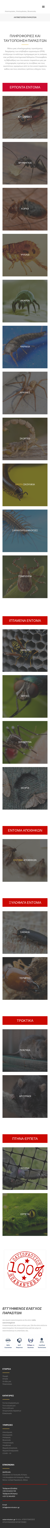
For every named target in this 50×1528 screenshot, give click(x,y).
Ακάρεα (25, 299)
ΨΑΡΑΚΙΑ (25, 344)
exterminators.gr (8, 1519)
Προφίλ (5, 1376)
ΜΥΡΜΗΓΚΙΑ (25, 161)
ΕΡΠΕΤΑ (25, 1212)
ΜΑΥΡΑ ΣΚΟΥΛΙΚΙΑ (25, 482)
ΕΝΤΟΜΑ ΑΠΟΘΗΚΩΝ (25, 858)
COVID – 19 (6, 1453)
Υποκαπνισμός (8, 1443)
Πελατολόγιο (7, 1384)
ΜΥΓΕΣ (25, 694)
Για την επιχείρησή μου (10, 1403)
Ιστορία (5, 1379)
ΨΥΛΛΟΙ (25, 253)
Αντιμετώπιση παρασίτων (11, 1411)
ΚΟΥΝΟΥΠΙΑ (25, 740)
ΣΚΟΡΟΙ (25, 786)
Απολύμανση (7, 1435)
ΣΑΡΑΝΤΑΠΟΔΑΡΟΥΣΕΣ (25, 528)
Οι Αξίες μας (6, 1381)
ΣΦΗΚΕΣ (25, 648)
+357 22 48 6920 (8, 1496)
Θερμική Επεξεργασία (10, 1451)
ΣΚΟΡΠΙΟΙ (25, 436)
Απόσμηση (6, 1437)
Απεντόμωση (7, 1432)
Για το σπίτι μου (8, 1408)
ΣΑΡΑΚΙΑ (25, 930)
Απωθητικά (6, 1445)
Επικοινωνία (7, 1413)
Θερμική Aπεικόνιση (9, 1448)
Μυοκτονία (6, 1440)
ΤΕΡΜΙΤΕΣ (25, 976)
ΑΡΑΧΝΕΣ (25, 390)
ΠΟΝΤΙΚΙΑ (25, 1048)
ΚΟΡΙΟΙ (25, 207)
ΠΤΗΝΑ (25, 1166)
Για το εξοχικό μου (9, 1406)
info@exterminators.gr (11, 1507)
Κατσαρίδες (24, 115)
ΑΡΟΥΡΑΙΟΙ (25, 1094)
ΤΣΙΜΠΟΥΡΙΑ (25, 574)
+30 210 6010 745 (9, 1491)
